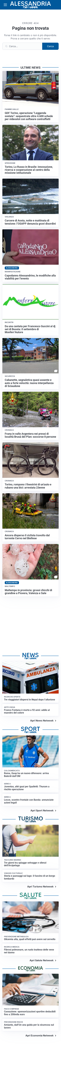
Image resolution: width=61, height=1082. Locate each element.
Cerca (50, 46)
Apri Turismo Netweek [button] (40, 886)
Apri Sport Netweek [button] (41, 810)
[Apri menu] (5, 5)
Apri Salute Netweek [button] (41, 960)
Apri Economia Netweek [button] (39, 1035)
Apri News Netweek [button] (41, 720)
